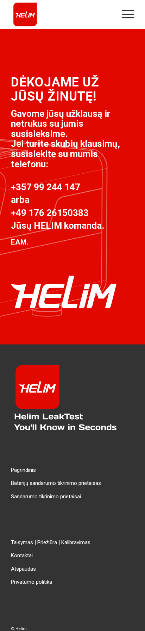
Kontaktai (22, 555)
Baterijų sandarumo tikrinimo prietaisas (56, 483)
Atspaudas (23, 569)
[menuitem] (124, 14)
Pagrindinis (23, 470)
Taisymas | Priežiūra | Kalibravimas (50, 542)
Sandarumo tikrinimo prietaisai (46, 496)
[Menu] (124, 14)
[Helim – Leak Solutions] (60, 14)
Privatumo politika (31, 582)
